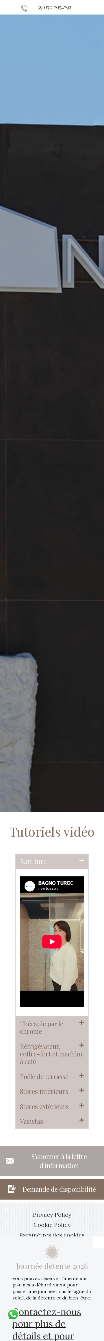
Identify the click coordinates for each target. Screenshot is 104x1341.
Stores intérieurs (44, 1091)
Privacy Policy (52, 1214)
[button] (52, 861)
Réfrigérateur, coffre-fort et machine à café (52, 1054)
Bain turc (33, 861)
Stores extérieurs (44, 1106)
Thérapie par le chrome (41, 1027)
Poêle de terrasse (44, 1076)
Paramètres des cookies (52, 1235)
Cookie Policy (52, 1224)
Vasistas (31, 1121)
